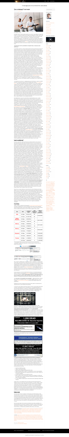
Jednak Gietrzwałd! (48, 30)
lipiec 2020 (47, 158)
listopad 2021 (48, 133)
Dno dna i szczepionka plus (36, 410)
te (26, 166)
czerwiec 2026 (48, 48)
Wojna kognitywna (48, 33)
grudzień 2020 (48, 150)
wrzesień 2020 (48, 155)
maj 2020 (47, 161)
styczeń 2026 (48, 56)
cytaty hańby (48, 182)
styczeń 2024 (48, 93)
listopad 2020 (48, 152)
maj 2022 (47, 124)
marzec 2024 (48, 90)
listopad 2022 (48, 115)
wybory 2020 (49, 208)
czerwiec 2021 (48, 141)
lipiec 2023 (47, 102)
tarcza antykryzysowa (50, 201)
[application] (50, 39)
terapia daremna (49, 203)
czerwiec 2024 (48, 85)
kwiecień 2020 (48, 163)
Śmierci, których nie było (36, 419)
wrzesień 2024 (48, 81)
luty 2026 (47, 54)
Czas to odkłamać (48, 24)
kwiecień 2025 (48, 70)
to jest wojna (19, 423)
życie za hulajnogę (24, 423)
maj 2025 (47, 68)
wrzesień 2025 (48, 62)
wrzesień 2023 (48, 99)
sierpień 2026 (48, 45)
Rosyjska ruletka (22, 418)
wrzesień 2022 (48, 118)
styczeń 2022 (48, 130)
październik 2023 (48, 98)
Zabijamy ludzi (34, 409)
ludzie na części (52, 190)
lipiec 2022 (47, 121)
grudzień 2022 (48, 113)
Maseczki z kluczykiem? (17, 409)
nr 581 (26, 41)
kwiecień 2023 (48, 107)
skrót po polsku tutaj (29, 129)
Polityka (47, 174)
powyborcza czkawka (52, 196)
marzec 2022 (48, 127)
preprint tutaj (28, 273)
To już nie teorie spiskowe (21, 410)
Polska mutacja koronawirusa (30, 418)
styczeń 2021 (48, 149)
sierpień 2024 (48, 82)
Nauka (47, 173)
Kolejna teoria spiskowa (38, 418)
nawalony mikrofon (52, 194)
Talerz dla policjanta (28, 410)
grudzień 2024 (48, 76)
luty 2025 (47, 73)
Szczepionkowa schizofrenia (38, 408)
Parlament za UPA (48, 32)
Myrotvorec (49, 194)
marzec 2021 (48, 146)
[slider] (50, 41)
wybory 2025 (49, 209)
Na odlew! (20, 1)
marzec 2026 (48, 53)
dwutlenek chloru (51, 185)
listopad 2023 (48, 96)
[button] (50, 39)
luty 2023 (47, 110)
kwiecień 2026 (48, 51)
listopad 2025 (48, 59)
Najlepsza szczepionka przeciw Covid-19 (20, 419)
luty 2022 (47, 129)
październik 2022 (48, 116)
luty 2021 (47, 147)
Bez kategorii (48, 168)
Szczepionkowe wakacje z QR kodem (27, 408)
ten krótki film (22, 166)
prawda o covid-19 (49, 197)
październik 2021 (48, 135)
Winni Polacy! (48, 27)
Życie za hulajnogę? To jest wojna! (22, 9)
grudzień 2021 (48, 132)
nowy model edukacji (48, 196)
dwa (27, 166)
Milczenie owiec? (29, 419)
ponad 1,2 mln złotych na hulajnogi (22, 280)
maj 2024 (47, 87)
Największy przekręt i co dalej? (26, 409)
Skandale (47, 176)
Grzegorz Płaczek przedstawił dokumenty (36, 205)
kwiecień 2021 (48, 144)
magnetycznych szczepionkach (38, 75)
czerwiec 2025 (48, 67)
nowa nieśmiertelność (53, 195)
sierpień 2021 (48, 138)
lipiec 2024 (47, 84)
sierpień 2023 (48, 101)
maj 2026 (47, 50)
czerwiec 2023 (48, 104)
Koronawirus (22, 422)
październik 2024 (48, 79)
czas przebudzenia (51, 182)
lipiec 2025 (47, 65)
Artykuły (19, 422)
